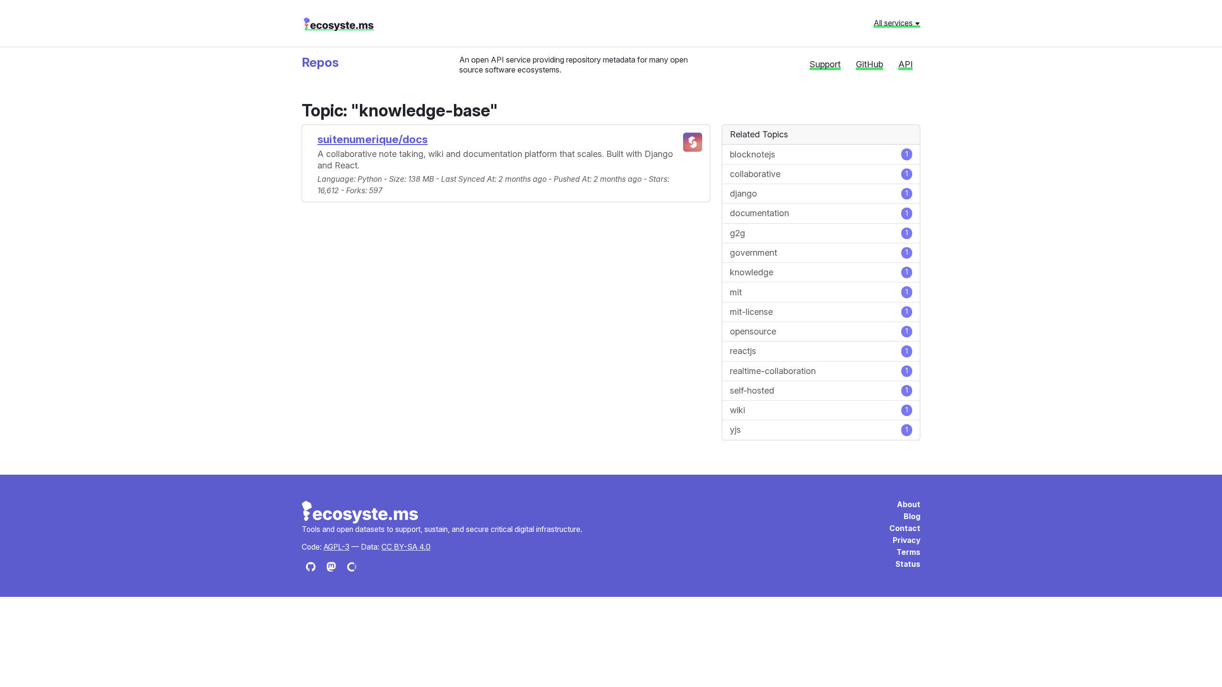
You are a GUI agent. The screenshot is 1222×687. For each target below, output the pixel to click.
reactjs (819, 351)
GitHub (869, 64)
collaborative (819, 174)
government (819, 253)
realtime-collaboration (819, 371)
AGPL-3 (336, 547)
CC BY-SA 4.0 (406, 547)
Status (907, 564)
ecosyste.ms (339, 24)
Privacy (906, 540)
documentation (819, 213)
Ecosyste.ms (360, 512)
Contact (904, 528)
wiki (819, 410)
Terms (908, 552)
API (905, 64)
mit (819, 292)
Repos (320, 62)
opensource (819, 331)
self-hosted (819, 390)
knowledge (819, 272)
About (908, 504)
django (819, 193)
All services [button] (894, 23)
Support (825, 64)
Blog (912, 516)
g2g (819, 233)
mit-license (819, 312)
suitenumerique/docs (372, 139)
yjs (819, 430)
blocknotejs (819, 154)
